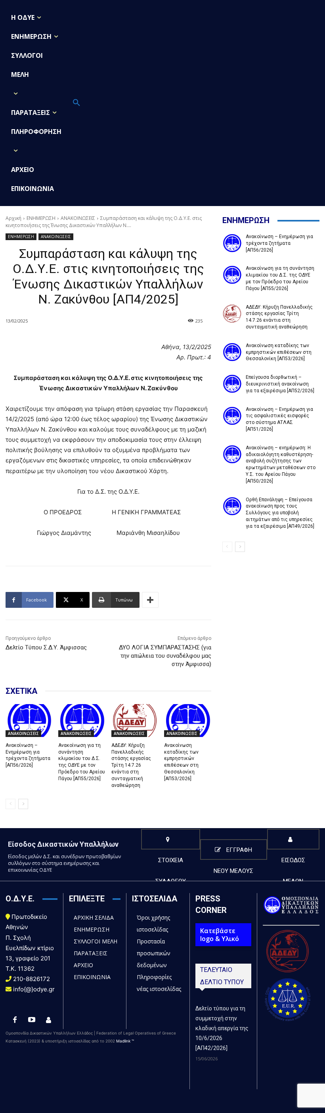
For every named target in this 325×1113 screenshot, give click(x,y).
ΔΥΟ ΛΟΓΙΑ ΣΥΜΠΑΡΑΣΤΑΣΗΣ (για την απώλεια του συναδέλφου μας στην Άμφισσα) (165, 656)
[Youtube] (31, 1020)
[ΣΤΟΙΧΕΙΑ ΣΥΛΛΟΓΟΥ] (170, 839)
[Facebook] (14, 1020)
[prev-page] (10, 804)
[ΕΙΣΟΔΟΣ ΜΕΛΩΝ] (293, 839)
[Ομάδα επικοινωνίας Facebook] (48, 1020)
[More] (150, 600)
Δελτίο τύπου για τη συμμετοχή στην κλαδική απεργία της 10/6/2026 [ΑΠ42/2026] (222, 1028)
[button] (76, 103)
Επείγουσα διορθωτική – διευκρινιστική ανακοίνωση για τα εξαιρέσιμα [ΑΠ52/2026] (280, 383)
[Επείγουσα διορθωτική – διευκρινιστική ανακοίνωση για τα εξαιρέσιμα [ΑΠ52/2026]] (232, 383)
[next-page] (23, 804)
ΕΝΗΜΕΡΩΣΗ (41, 218)
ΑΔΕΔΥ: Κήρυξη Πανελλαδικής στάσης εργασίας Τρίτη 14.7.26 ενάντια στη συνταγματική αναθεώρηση (131, 765)
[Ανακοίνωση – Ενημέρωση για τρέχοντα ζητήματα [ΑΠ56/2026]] (29, 720)
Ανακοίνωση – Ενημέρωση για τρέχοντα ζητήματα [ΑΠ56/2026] (28, 755)
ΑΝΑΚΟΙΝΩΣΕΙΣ (78, 218)
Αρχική (13, 218)
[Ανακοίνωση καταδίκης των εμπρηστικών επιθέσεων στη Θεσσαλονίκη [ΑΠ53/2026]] (187, 720)
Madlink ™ (125, 1041)
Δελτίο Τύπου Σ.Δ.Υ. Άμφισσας (46, 647)
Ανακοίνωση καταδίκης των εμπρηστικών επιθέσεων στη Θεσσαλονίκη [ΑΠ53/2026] (279, 352)
